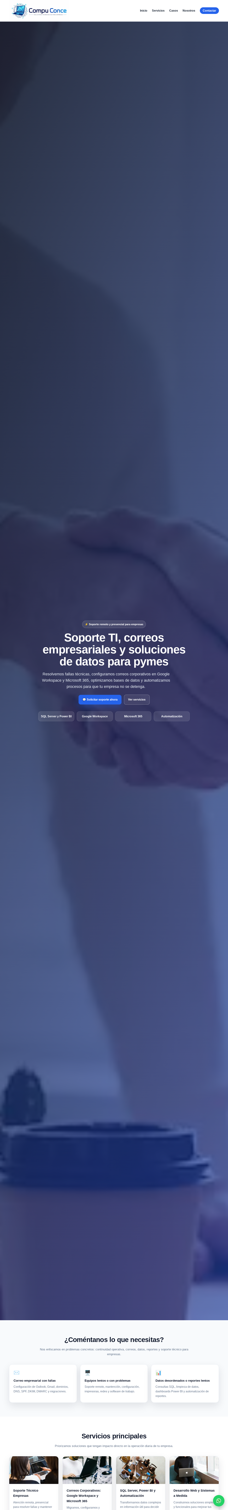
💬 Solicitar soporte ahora (100, 699)
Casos (173, 10)
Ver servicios (137, 699)
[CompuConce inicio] (38, 10)
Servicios (158, 10)
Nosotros (189, 10)
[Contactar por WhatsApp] (218, 1500)
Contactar (209, 10)
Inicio (143, 10)
